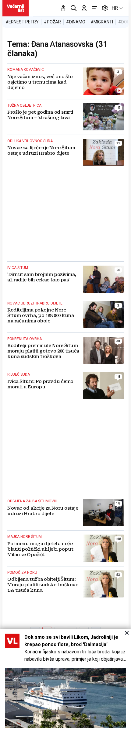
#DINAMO (75, 21)
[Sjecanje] (63, 8)
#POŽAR (52, 21)
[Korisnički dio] (84, 8)
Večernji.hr (15, 8)
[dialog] (65, 681)
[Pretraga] (73, 8)
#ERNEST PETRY (22, 21)
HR (115, 8)
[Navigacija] (94, 8)
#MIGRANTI (101, 21)
